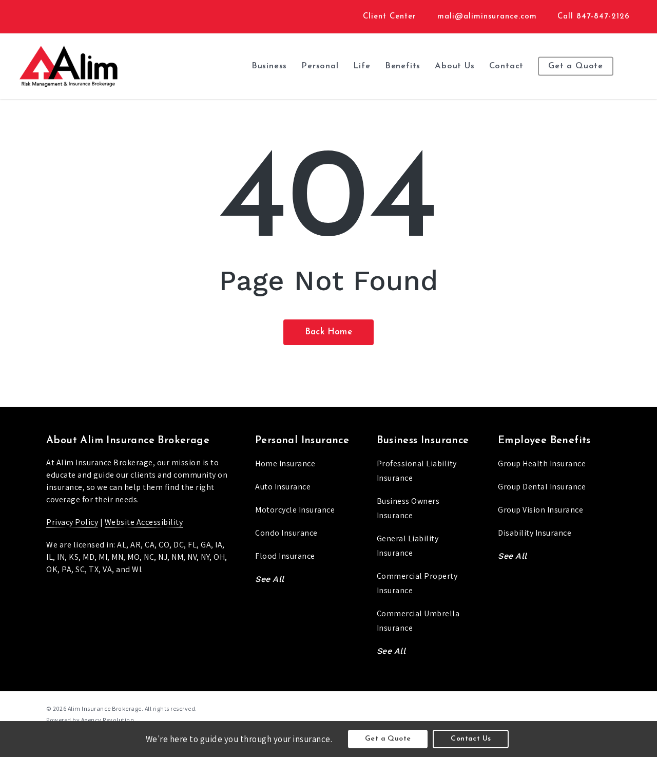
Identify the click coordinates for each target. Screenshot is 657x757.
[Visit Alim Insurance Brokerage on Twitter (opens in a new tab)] (31, 16)
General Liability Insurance (408, 545)
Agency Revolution (107, 720)
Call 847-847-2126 (593, 17)
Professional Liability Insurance (417, 470)
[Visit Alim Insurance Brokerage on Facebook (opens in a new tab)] (50, 16)
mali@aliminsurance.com (487, 17)
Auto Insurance (283, 486)
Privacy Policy (72, 522)
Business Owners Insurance (408, 508)
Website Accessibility (144, 522)
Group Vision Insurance (540, 509)
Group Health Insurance (542, 463)
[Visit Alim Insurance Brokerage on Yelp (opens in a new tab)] (88, 16)
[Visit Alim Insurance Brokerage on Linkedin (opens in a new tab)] (69, 16)
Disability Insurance (534, 532)
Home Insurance (285, 463)
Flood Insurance (285, 556)
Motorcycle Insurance (295, 509)
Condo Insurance (286, 532)
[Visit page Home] (68, 66)
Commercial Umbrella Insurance (418, 620)
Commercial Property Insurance (417, 583)
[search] (636, 66)
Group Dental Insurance (542, 486)
